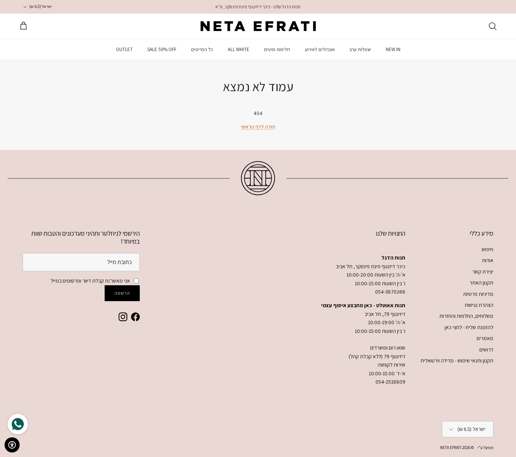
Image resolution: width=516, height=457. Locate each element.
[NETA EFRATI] (258, 26)
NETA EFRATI (450, 447)
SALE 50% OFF (161, 49)
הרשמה (122, 293)
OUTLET (124, 49)
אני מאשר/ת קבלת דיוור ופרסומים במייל (90, 280)
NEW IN (393, 49)
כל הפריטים (202, 49)
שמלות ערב (360, 49)
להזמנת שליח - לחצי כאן (469, 327)
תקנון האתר (481, 282)
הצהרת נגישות (479, 305)
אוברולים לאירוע (320, 49)
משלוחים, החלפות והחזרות (466, 315)
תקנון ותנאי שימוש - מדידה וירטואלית (456, 360)
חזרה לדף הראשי (258, 126)
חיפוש (487, 249)
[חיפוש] (492, 26)
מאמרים (485, 338)
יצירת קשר (482, 271)
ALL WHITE (238, 49)
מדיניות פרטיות (478, 294)
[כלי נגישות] (12, 444)
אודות (487, 260)
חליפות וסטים (277, 49)
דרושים (486, 349)
